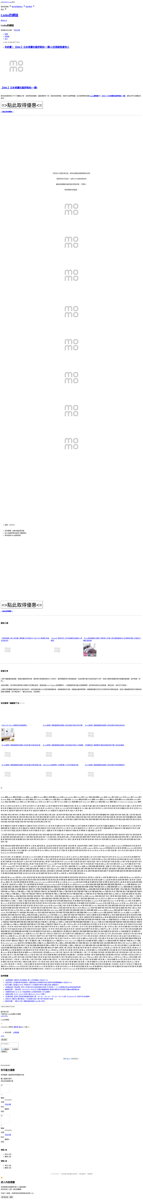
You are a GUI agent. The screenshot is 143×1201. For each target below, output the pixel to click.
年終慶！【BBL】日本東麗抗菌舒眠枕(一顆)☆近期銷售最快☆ (37, 47)
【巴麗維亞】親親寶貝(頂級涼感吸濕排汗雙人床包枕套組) (104, 745)
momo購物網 (94, 96)
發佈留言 (4, 1051)
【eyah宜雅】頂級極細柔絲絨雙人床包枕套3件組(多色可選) (62, 725)
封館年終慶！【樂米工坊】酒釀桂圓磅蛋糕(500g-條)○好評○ (25, 1001)
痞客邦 (16, 1027)
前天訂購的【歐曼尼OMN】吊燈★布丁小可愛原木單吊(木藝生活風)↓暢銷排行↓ (32, 985)
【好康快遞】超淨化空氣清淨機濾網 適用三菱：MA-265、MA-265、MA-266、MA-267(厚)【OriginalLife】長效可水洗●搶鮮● (47, 996)
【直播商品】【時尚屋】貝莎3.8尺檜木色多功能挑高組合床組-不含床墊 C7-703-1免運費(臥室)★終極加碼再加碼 (43, 987)
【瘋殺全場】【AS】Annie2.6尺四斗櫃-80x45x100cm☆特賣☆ (25, 994)
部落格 (7, 36)
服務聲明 (90, 1174)
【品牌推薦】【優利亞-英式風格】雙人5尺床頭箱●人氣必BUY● (26, 980)
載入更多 (4, 1039)
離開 (11, 1197)
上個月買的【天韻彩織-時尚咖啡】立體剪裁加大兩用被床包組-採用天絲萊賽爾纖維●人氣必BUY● (38, 982)
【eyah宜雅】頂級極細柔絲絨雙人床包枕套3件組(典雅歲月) (104, 765)
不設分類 (17, 30)
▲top (2, 1036)
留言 (20, 1027)
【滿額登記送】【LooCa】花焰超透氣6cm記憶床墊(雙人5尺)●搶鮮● (27, 992)
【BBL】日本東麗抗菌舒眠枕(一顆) (19, 87)
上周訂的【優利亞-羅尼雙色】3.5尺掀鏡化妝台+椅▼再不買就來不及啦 (29, 999)
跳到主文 (4, 20)
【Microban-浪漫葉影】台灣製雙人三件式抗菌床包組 (60, 765)
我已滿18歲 (5, 1197)
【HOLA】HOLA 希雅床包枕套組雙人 (14, 725)
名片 (6, 39)
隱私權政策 (82, 1174)
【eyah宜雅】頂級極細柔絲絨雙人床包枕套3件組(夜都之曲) (21, 765)
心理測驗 (16, 1032)
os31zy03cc (4, 1016)
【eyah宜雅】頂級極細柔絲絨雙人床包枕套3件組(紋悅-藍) (20, 745)
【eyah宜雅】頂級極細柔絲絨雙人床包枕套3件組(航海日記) (104, 725)
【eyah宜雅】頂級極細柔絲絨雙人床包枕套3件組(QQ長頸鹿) (63, 745)
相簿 (6, 34)
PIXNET (57, 1174)
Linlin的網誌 (9, 15)
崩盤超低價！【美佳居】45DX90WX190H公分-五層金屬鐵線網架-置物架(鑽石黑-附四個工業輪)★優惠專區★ (42, 989)
